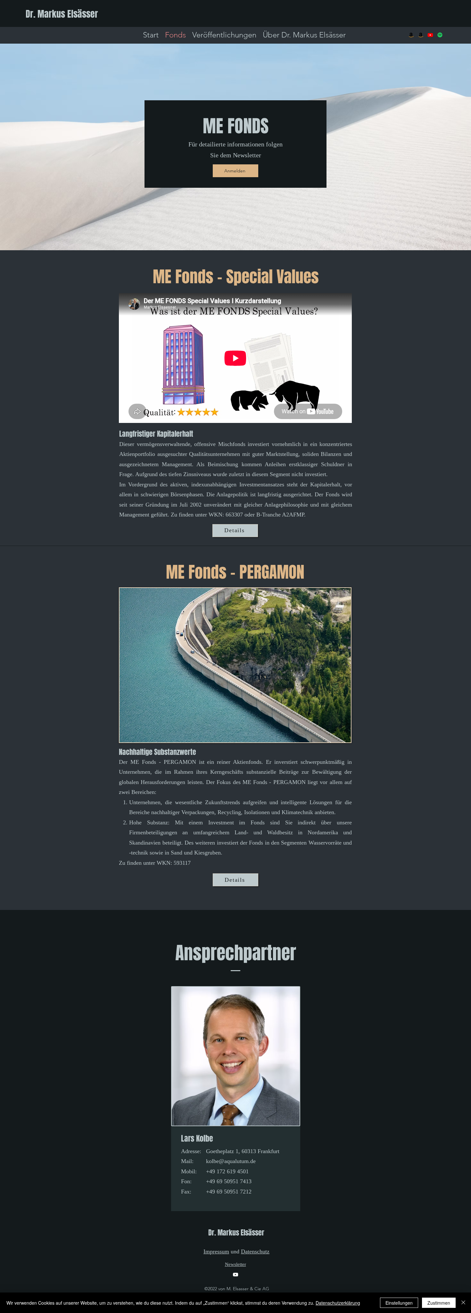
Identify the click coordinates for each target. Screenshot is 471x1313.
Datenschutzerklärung (338, 1303)
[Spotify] (440, 35)
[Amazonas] (411, 35)
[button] (235, 170)
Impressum (216, 1251)
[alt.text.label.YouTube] (430, 35)
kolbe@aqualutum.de (231, 1161)
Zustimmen (438, 1303)
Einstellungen (399, 1303)
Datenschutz (255, 1251)
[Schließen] (463, 1303)
